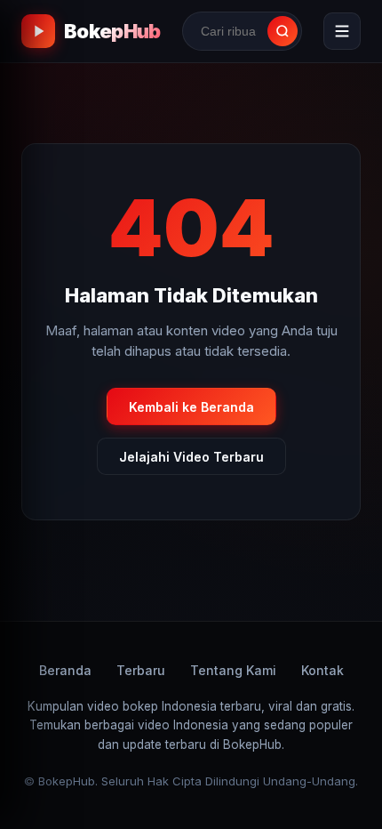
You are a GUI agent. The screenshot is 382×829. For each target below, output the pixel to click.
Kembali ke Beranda (191, 406)
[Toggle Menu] (342, 31)
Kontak (322, 670)
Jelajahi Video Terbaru (191, 456)
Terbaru (140, 670)
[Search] (282, 31)
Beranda (65, 670)
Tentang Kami (233, 670)
